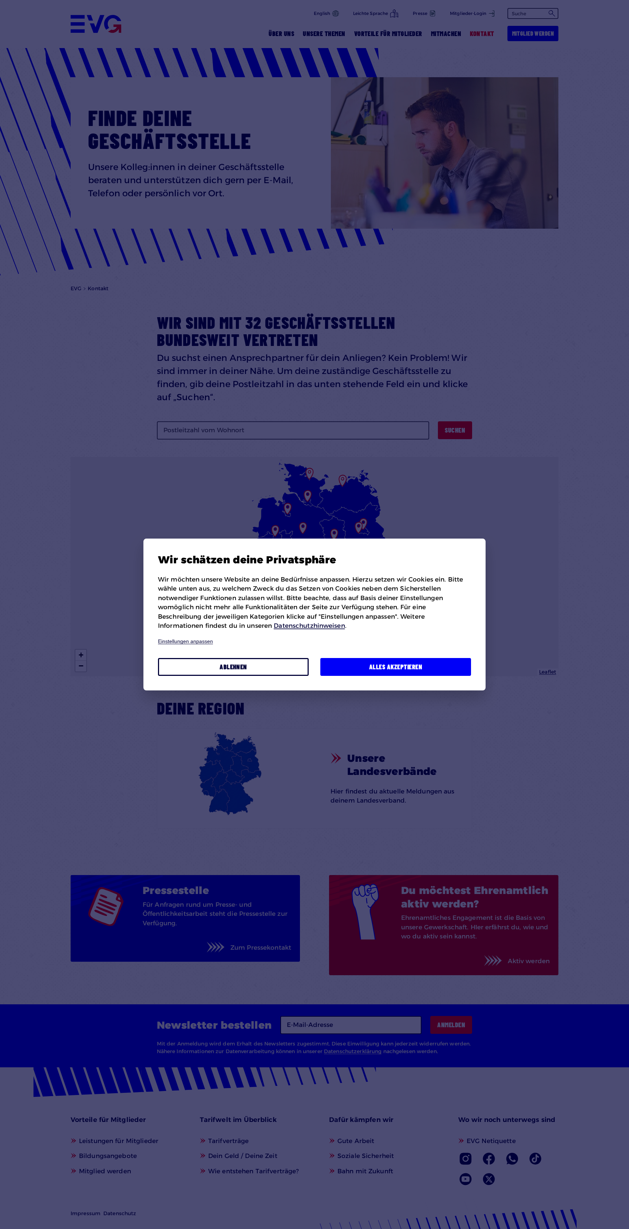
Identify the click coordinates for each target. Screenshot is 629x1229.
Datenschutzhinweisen (309, 625)
